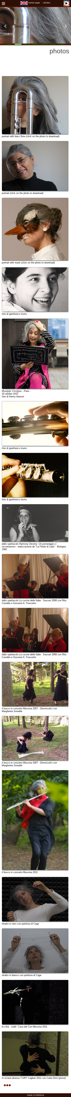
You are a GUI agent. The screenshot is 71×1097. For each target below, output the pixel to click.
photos (47, 2)
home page (34, 2)
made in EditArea (35, 1095)
